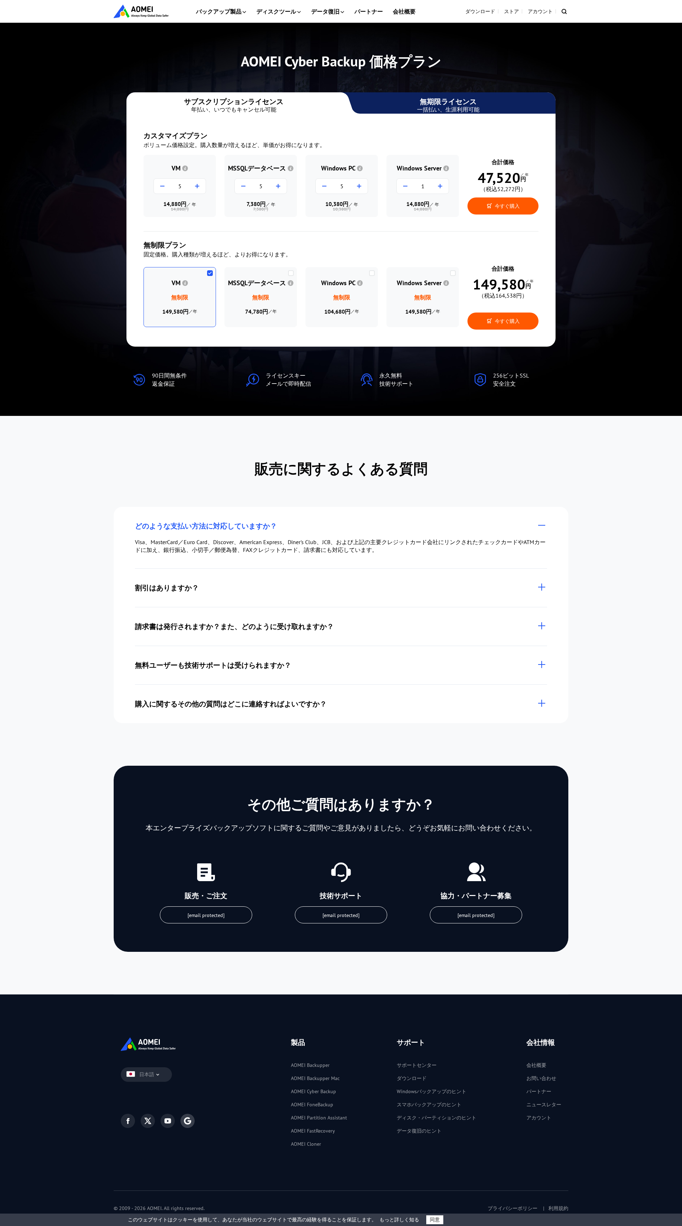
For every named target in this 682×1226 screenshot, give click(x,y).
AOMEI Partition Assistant (319, 1117)
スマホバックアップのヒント (429, 1104)
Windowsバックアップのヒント (431, 1091)
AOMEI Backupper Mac (315, 1078)
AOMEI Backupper (310, 1065)
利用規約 (558, 1208)
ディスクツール (276, 11)
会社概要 (404, 11)
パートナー (368, 11)
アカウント (540, 11)
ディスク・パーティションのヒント (436, 1117)
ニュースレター (543, 1104)
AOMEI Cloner (306, 1144)
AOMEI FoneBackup (312, 1104)
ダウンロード (480, 11)
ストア (511, 11)
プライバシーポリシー (512, 1208)
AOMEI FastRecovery (313, 1131)
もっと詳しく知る (399, 1219)
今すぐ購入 (506, 206)
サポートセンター (417, 1065)
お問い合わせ (541, 1078)
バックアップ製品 (219, 11)
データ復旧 (325, 11)
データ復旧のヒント (419, 1131)
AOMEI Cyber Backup (313, 1091)
